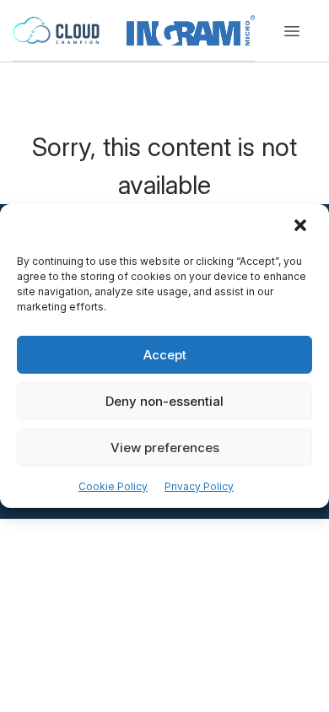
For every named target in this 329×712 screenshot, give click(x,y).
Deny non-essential (164, 401)
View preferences (165, 448)
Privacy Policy (199, 486)
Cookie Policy (113, 486)
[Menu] (292, 31)
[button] (302, 227)
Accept (164, 355)
